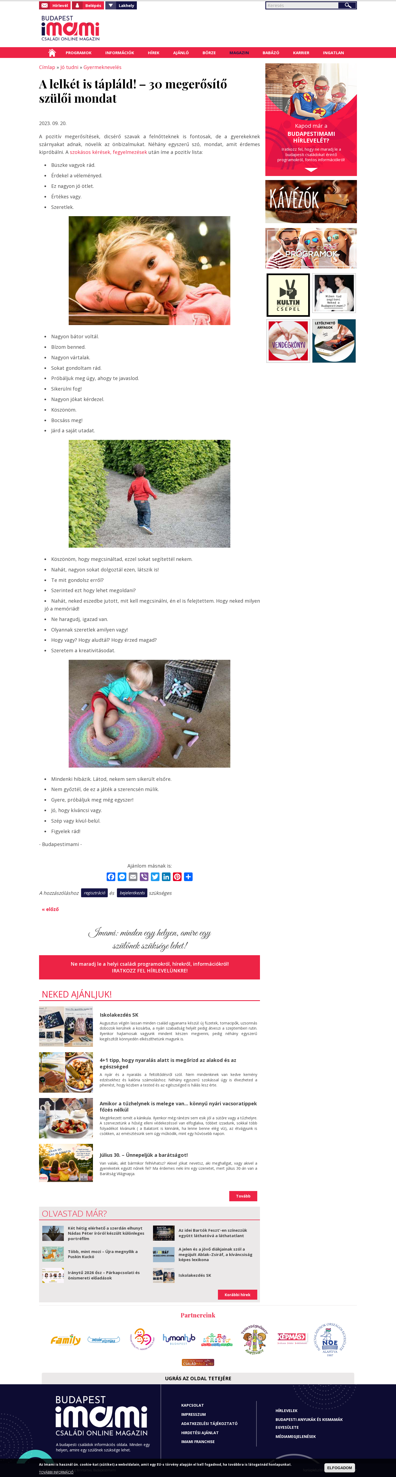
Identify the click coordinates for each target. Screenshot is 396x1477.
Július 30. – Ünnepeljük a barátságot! (144, 1155)
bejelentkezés (132, 892)
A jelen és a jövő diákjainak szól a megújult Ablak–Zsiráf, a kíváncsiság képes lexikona (215, 1254)
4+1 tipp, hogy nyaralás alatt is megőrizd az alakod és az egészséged (168, 1063)
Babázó (271, 52)
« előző (50, 909)
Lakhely (126, 5)
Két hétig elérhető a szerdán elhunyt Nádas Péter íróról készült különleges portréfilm (106, 1233)
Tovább (243, 1196)
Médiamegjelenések (296, 1436)
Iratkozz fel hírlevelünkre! (149, 970)
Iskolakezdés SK (119, 1015)
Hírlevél (60, 5)
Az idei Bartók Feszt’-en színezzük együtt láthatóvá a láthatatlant (213, 1232)
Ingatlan (333, 52)
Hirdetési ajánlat (200, 1432)
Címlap (52, 52)
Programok (79, 52)
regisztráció (94, 892)
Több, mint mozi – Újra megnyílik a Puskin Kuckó (103, 1254)
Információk (119, 52)
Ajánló (181, 52)
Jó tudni (69, 67)
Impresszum (193, 1414)
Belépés (93, 5)
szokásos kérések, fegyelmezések (108, 152)
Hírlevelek (286, 1410)
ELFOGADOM (339, 1468)
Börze (209, 52)
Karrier (301, 52)
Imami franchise (198, 1441)
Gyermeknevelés (102, 67)
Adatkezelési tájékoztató (209, 1423)
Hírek (153, 52)
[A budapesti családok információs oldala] (88, 28)
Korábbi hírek (238, 1294)
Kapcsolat (192, 1405)
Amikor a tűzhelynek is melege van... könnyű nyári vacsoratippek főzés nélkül (178, 1106)
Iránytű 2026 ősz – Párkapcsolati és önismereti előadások (104, 1275)
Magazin (239, 52)
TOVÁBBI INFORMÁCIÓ (56, 1472)
